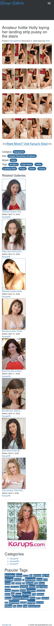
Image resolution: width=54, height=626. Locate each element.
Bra (23, 580)
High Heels (26, 164)
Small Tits (45, 598)
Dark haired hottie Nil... (11, 450)
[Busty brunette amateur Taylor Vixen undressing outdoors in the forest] (14, 353)
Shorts (32, 598)
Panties (26, 594)
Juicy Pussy (15, 591)
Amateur (13, 164)
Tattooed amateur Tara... (12, 211)
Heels (32, 586)
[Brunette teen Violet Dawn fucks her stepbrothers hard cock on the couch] (14, 393)
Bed (31, 575)
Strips (31, 602)
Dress (36, 583)
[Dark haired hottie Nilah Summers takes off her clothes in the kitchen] (14, 433)
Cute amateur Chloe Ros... (13, 490)
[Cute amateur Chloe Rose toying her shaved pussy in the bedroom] (14, 473)
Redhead (40, 594)
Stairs (32, 168)
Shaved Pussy (20, 598)
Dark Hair (29, 583)
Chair (45, 579)
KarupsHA (14, 40)
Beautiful (26, 576)
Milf (13, 594)
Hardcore (24, 586)
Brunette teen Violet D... (12, 410)
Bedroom (37, 575)
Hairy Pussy (14, 587)
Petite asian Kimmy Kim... (12, 251)
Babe (19, 575)
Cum (13, 583)
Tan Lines (40, 602)
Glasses (7, 587)
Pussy (22, 168)
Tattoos (8, 606)
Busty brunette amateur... (12, 371)
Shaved (8, 598)
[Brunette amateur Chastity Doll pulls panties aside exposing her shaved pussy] (14, 313)
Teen (14, 606)
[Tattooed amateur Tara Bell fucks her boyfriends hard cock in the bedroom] (14, 194)
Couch (8, 583)
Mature (7, 594)
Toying (42, 168)
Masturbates (40, 591)
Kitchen (23, 590)
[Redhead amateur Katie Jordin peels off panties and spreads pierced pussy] (14, 273)
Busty (39, 579)
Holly (48, 40)
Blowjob (17, 579)
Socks (6, 603)
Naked (18, 594)
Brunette (30, 579)
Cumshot (18, 583)
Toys (25, 606)
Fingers (42, 583)
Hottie (38, 164)
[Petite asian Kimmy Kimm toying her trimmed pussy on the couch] (14, 234)
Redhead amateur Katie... (12, 291)
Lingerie (31, 590)
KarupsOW (14, 561)
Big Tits (45, 575)
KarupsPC (14, 563)
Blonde (9, 579)
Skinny (38, 598)
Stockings (23, 602)
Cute (23, 583)
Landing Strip (9, 168)
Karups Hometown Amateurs (22, 155)
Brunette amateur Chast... (12, 331)
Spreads (14, 602)
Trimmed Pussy (34, 606)
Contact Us (6, 624)
